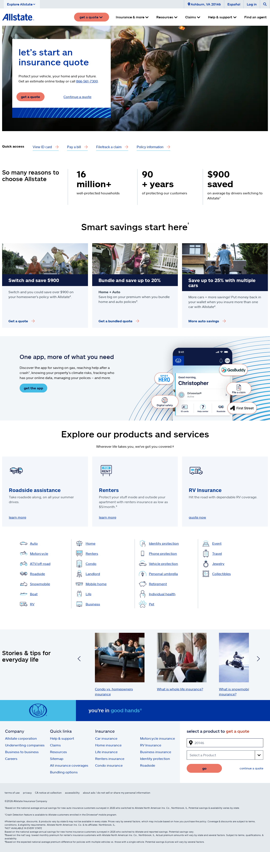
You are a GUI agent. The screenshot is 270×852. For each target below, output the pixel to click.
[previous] (79, 659)
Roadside (147, 765)
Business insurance (155, 752)
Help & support (62, 738)
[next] (258, 659)
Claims (55, 745)
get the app (33, 388)
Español (233, 4)
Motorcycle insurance (157, 738)
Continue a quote (77, 97)
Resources (58, 752)
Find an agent (255, 17)
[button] (22, 4)
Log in (252, 4)
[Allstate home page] (18, 17)
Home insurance (108, 745)
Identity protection (155, 759)
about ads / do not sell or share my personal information (116, 792)
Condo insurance (109, 765)
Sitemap (56, 759)
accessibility (72, 792)
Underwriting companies (25, 745)
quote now (197, 517)
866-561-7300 (87, 81)
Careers (11, 759)
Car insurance (106, 738)
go (204, 768)
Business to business (22, 752)
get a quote (30, 97)
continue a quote (251, 768)
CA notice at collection (48, 792)
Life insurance (106, 752)
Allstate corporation (21, 738)
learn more (17, 517)
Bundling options (64, 772)
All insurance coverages (69, 765)
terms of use (12, 792)
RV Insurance (150, 745)
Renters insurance (109, 759)
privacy (27, 792)
